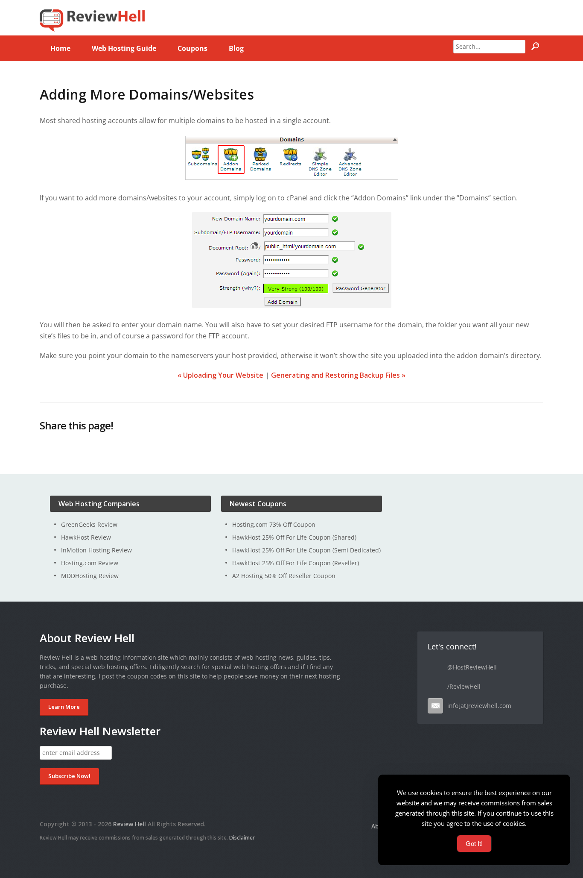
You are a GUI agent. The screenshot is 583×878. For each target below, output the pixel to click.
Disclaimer (242, 837)
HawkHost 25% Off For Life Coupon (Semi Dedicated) (306, 550)
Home (60, 48)
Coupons (192, 48)
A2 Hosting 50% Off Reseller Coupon (283, 576)
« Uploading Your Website (220, 375)
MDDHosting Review (90, 576)
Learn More (64, 707)
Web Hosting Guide (124, 48)
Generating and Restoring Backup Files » (338, 375)
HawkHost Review (86, 537)
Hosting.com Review (89, 563)
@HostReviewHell (472, 667)
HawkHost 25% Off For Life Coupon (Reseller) (295, 563)
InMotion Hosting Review (96, 550)
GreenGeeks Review (89, 524)
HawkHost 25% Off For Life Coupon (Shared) (294, 537)
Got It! (474, 843)
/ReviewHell (464, 686)
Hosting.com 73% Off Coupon (273, 524)
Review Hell (129, 824)
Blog (236, 48)
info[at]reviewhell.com (479, 706)
